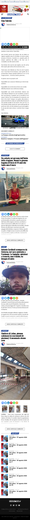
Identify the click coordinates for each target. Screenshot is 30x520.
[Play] (3, 47)
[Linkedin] (8, 44)
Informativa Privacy (23, 509)
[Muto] (23, 47)
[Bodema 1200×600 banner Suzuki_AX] (15, 128)
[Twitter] (5, 44)
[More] (17, 44)
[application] (15, 47)
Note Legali (12, 511)
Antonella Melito (11, 168)
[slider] (26, 47)
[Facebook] (2, 44)
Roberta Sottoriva (11, 24)
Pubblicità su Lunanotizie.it (8, 509)
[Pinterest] (11, 44)
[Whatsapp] (14, 44)
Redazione (19, 511)
